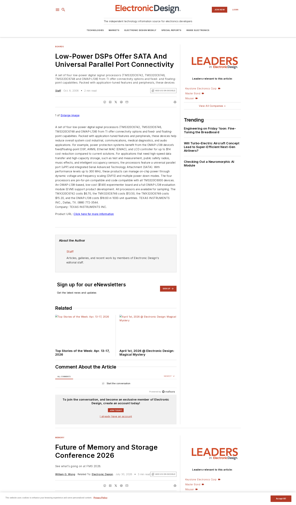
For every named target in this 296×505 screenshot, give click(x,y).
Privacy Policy (100, 498)
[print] (175, 102)
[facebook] (104, 102)
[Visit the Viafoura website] (168, 391)
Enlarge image (70, 115)
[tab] (64, 376)
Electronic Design (102, 474)
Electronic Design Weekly (140, 30)
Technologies (95, 30)
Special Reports (171, 30)
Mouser (189, 98)
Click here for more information (94, 214)
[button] (57, 9)
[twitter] (115, 102)
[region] (116, 384)
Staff (58, 90)
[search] (63, 9)
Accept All (281, 498)
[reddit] (121, 102)
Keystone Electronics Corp (201, 88)
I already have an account (116, 416)
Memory (59, 437)
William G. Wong (65, 474)
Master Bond (192, 93)
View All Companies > (212, 105)
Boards (59, 46)
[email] (126, 102)
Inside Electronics (198, 30)
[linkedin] (110, 102)
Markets (114, 30)
